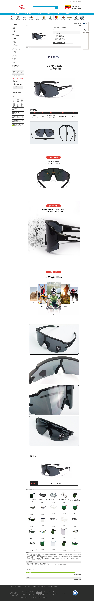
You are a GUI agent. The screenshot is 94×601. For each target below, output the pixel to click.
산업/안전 (76, 23)
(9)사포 (13, 34)
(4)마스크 (13, 27)
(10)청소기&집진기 (15, 35)
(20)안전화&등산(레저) (16, 49)
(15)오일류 (14, 42)
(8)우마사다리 (14, 32)
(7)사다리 (13, 31)
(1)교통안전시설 (15, 23)
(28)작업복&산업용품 (15, 61)
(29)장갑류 (14, 62)
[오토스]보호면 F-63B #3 (75, 511)
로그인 (71, 1)
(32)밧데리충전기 (15, 66)
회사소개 (10, 586)
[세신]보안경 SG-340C (53, 511)
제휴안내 (35, 586)
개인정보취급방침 (17, 586)
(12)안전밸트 (14, 38)
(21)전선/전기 (14, 51)
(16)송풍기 (14, 44)
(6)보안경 (13, 30)
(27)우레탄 (14, 59)
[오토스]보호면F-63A (64, 535)
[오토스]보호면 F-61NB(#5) (31, 499)
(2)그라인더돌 (14, 24)
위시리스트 (80, 1)
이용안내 (50, 586)
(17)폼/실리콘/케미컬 (15, 45)
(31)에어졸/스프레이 (15, 65)
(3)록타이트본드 (15, 25)
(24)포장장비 (14, 55)
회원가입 (75, 1)
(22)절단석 (14, 52)
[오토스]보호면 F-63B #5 (64, 511)
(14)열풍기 (14, 41)
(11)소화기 (14, 37)
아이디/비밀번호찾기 (42, 586)
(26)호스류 (14, 58)
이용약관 (24, 586)
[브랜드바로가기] (63, 38)
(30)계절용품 (14, 63)
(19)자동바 (14, 48)
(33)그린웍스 (14, 68)
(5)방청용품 (14, 28)
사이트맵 (55, 586)
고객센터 (29, 586)
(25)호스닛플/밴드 (15, 56)
